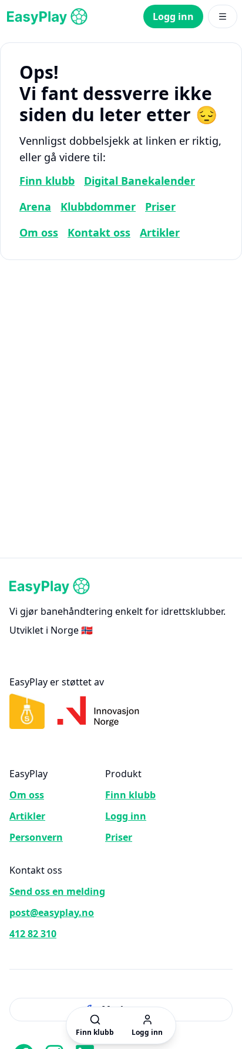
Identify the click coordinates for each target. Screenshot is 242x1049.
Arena (35, 206)
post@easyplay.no (51, 912)
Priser (160, 206)
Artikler (160, 232)
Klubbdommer (98, 206)
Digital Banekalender (139, 181)
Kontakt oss (99, 232)
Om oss (38, 232)
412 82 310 (32, 933)
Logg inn (173, 16)
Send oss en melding (57, 891)
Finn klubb (47, 181)
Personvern (36, 837)
